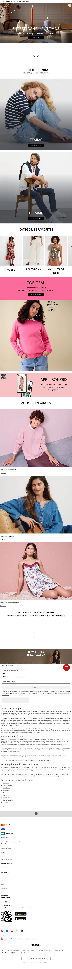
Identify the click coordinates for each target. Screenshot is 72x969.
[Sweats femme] (36, 288)
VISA (7, 829)
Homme (2, 880)
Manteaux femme (7, 793)
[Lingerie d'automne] (36, 574)
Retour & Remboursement (6, 859)
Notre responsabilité (5, 905)
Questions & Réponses (6, 848)
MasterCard (8, 825)
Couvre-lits (6, 803)
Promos (2, 892)
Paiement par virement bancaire (13, 842)
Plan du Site (5, 953)
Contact (2, 871)
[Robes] (11, 254)
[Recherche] (69, 5)
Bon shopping (36, 38)
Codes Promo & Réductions (7, 863)
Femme (2, 877)
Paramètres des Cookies (43, 950)
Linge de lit (6, 795)
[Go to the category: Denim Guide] (36, 71)
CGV (3, 950)
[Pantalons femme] (33, 254)
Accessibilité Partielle (13, 950)
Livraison (3, 852)
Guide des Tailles (4, 867)
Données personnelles (28, 950)
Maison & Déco (4, 888)
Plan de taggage (4, 895)
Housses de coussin (8, 800)
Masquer (3, 806)
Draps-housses (7, 798)
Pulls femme (6, 783)
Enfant (2, 884)
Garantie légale (28, 953)
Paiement (3, 856)
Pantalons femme (7, 785)
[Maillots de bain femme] (56, 255)
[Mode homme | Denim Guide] (36, 187)
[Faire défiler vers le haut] (36, 813)
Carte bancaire (9, 833)
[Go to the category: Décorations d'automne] (36, 23)
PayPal (7, 837)
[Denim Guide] (36, 114)
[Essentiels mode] (36, 441)
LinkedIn (49, 760)
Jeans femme (6, 788)
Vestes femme (6, 790)
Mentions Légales (58, 950)
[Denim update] (36, 508)
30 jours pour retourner (23, 1)
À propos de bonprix (5, 902)
